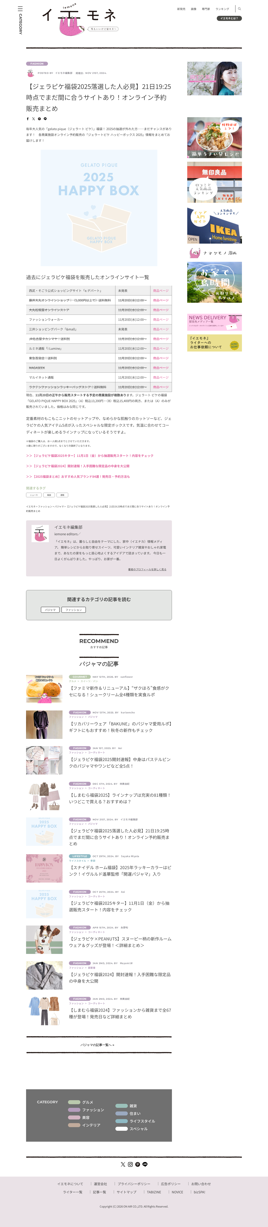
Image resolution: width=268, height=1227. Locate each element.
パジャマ (50, 610)
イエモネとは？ (229, 18)
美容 (86, 1117)
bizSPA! (199, 1192)
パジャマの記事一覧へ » (97, 1045)
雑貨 (133, 1106)
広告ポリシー (171, 1183)
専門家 (206, 8)
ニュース (34, 494)
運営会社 (100, 1183)
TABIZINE (154, 1192)
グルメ (87, 1102)
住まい (135, 1113)
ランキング (222, 8)
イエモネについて (70, 1183)
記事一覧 (99, 1192)
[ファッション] (99, 64)
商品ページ (161, 290)
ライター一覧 (72, 1192)
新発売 (181, 8)
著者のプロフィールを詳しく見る (147, 569)
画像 (193, 8)
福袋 (49, 494)
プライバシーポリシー (134, 1183)
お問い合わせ (201, 1183)
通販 (62, 494)
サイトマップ (126, 1192)
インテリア (91, 1125)
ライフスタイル (142, 1121)
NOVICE (177, 1192)
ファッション (73, 610)
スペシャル (139, 1129)
